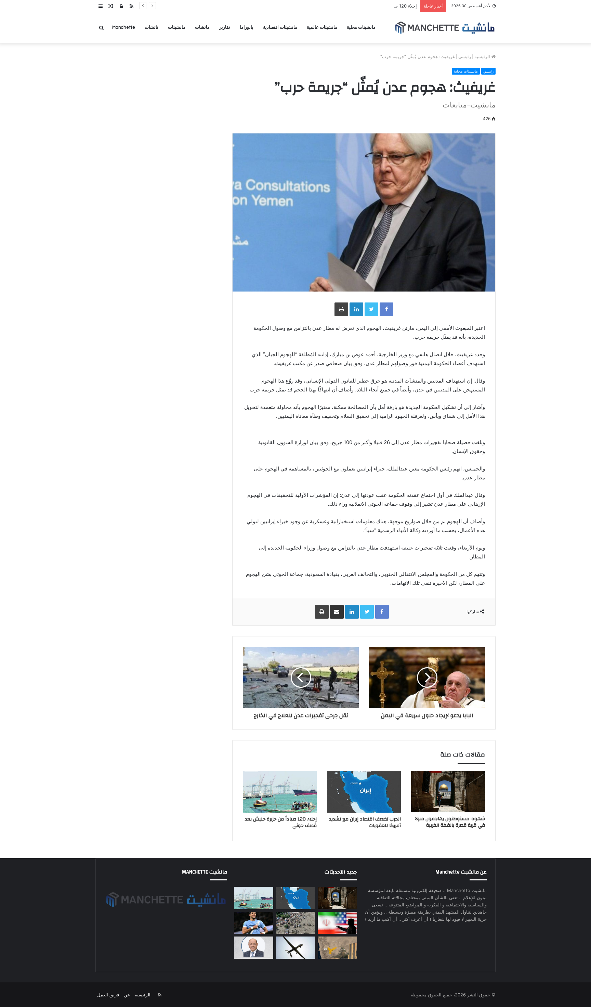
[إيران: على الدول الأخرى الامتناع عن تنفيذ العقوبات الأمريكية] (337, 923)
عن (127, 994)
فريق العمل (108, 994)
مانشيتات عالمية (322, 27)
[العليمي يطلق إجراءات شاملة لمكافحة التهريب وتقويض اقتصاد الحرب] (253, 948)
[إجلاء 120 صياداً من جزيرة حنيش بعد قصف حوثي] (280, 792)
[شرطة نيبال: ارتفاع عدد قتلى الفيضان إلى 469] (295, 923)
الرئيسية (482, 56)
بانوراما (246, 27)
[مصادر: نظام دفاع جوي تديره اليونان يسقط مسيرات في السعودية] (295, 948)
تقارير (224, 27)
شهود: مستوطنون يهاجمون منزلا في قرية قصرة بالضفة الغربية (450, 822)
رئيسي (464, 56)
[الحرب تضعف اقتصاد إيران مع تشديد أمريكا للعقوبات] (364, 792)
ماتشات (202, 27)
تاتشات (151, 27)
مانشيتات (176, 27)
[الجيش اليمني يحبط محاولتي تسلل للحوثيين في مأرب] (337, 948)
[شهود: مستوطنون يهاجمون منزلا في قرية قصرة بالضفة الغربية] (448, 791)
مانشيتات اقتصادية (280, 27)
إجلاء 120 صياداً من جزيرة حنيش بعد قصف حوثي (371, 6)
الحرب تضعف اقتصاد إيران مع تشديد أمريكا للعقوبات (365, 822)
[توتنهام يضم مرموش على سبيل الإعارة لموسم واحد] (253, 923)
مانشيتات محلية (361, 27)
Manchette (123, 27)
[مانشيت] (445, 27)
